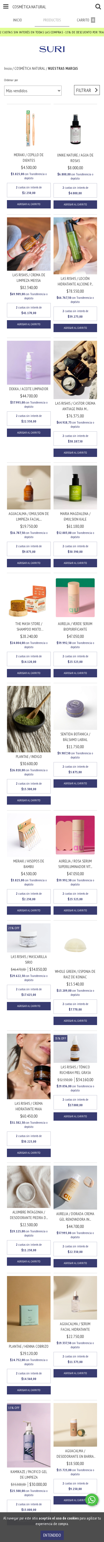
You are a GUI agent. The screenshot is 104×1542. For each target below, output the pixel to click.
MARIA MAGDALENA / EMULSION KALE (75, 516)
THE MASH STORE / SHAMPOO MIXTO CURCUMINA (28, 626)
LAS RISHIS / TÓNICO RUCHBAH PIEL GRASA (75, 1070)
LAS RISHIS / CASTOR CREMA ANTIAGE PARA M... (75, 406)
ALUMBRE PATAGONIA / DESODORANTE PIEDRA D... (29, 1215)
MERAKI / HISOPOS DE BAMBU (28, 864)
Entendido (52, 1535)
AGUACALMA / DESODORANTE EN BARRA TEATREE (75, 1453)
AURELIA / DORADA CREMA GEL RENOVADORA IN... (75, 1216)
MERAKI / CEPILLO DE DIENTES (29, 157)
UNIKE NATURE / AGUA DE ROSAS (75, 158)
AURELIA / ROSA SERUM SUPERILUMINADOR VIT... (75, 864)
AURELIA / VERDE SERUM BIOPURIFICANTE (75, 626)
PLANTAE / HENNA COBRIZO (29, 1346)
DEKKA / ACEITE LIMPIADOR (28, 388)
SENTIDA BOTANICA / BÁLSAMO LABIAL (75, 737)
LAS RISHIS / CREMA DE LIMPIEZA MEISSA (28, 277)
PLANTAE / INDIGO (29, 756)
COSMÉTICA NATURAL (29, 68)
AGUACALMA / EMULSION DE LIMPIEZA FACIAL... (29, 516)
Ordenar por (11, 80)
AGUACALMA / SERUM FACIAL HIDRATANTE (75, 1326)
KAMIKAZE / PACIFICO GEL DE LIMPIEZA (29, 1474)
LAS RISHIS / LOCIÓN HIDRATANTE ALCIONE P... (75, 281)
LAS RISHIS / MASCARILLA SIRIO (29, 959)
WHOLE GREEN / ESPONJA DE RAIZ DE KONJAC (75, 974)
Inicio (8, 68)
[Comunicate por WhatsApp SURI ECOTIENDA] (91, 1500)
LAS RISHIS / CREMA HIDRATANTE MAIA (29, 1106)
